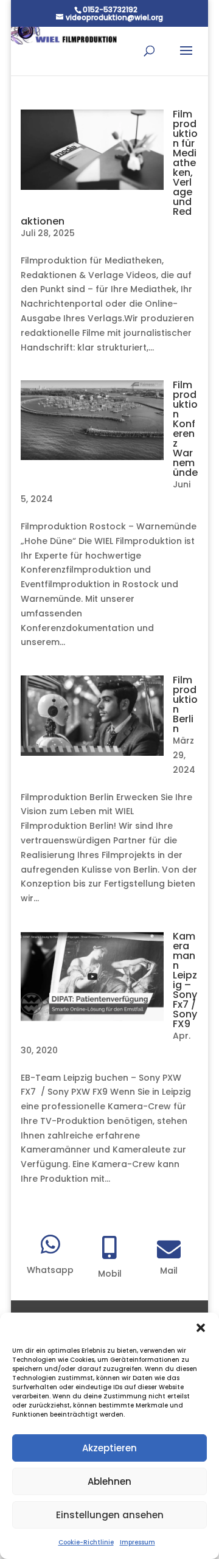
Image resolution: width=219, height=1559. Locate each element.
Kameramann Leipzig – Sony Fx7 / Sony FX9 (185, 980)
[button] (201, 1328)
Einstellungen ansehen (110, 1514)
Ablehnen (109, 1481)
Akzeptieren (109, 1448)
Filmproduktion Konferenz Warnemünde (185, 429)
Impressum (137, 1542)
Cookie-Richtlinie (86, 1542)
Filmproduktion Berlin (185, 704)
